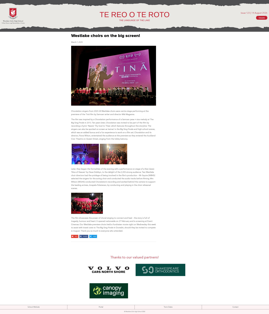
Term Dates (168, 307)
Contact (235, 307)
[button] (74, 236)
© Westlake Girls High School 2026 (134, 311)
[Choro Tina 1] (113, 154)
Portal (101, 307)
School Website (34, 307)
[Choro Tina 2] (85, 154)
